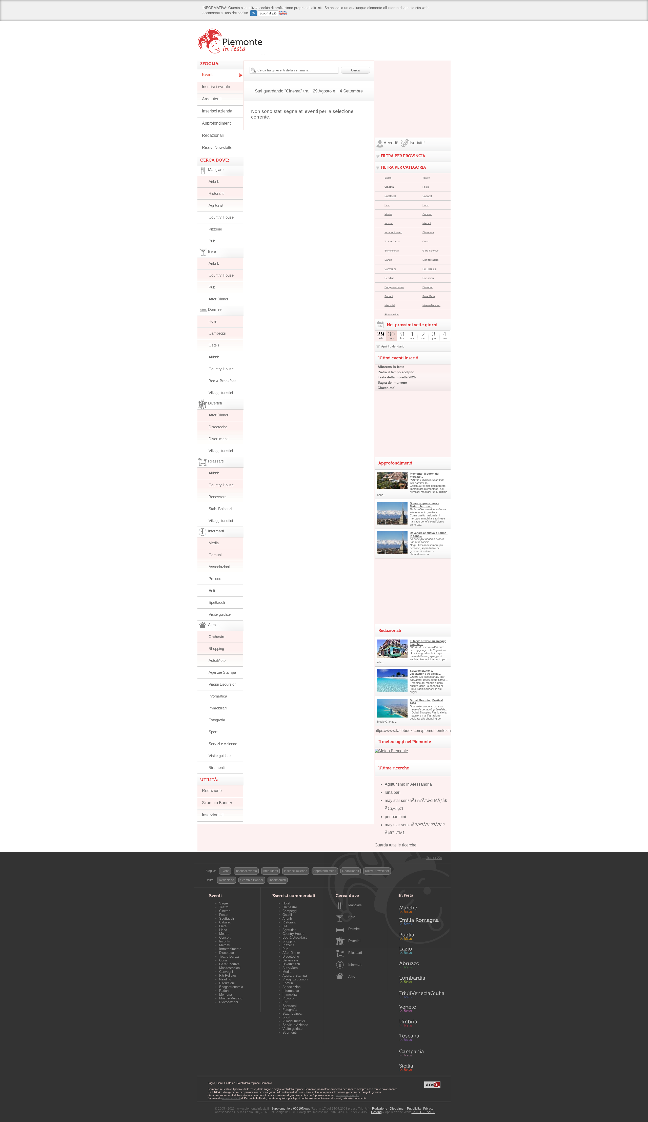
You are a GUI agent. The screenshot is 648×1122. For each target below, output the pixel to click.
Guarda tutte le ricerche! (396, 845)
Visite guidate (220, 614)
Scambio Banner (217, 803)
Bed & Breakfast (222, 381)
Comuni (215, 555)
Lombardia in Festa (421, 981)
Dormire (354, 929)
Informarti (355, 964)
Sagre (388, 177)
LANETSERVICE (423, 1112)
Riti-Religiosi (429, 268)
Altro (351, 976)
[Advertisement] (413, 92)
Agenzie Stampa (222, 672)
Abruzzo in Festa (421, 966)
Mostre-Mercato (431, 305)
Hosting (376, 1112)
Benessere (218, 497)
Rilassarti (355, 953)
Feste (425, 186)
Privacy (428, 1108)
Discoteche (218, 427)
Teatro (426, 177)
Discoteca (428, 232)
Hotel (213, 321)
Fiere (387, 205)
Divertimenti (218, 439)
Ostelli (214, 345)
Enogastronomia (394, 287)
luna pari (392, 792)
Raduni (388, 296)
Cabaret (427, 196)
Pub (212, 241)
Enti (212, 590)
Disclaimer (397, 1108)
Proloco (215, 578)
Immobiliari (218, 708)
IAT (285, 926)
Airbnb (214, 181)
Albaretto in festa (391, 367)
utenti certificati (231, 1098)
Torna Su (434, 858)
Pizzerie (215, 229)
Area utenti (211, 99)
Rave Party (428, 296)
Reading (389, 278)
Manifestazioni (430, 259)
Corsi (425, 241)
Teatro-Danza (392, 241)
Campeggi (217, 333)
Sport (213, 732)
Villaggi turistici (221, 393)
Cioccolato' (386, 388)
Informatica (218, 696)
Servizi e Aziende (223, 744)
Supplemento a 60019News (290, 1108)
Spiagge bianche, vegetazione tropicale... (425, 672)
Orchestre (217, 636)
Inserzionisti (213, 815)
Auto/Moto (217, 660)
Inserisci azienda (217, 111)
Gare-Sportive (430, 250)
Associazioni (219, 567)
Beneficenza (391, 250)
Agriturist (216, 205)
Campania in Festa (421, 1053)
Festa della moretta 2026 (397, 377)
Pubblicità (414, 1108)
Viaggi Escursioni (223, 684)
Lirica (425, 205)
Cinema (389, 186)
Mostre (388, 214)
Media (214, 543)
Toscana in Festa (421, 1038)
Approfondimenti (217, 123)
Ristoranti (216, 193)
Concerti (427, 214)
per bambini (395, 817)
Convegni (390, 268)
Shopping (216, 648)
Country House (221, 217)
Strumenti (217, 767)
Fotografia (217, 720)
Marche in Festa (421, 908)
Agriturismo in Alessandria (408, 784)
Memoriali (389, 305)
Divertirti (354, 941)
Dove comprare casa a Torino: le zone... (424, 505)
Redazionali (213, 135)
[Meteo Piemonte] (391, 751)
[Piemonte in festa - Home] (231, 41)
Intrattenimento (393, 232)
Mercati (426, 223)
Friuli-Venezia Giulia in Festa (421, 995)
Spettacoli (217, 602)
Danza (388, 259)
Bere (351, 917)
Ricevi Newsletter (218, 147)
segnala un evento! (347, 1095)
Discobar (427, 287)
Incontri (388, 223)
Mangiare (355, 905)
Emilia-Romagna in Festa (421, 923)
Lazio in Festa (421, 952)
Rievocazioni (391, 314)
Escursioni (428, 278)
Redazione (212, 790)
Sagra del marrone (392, 382)
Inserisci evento (216, 87)
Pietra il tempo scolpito (396, 372)
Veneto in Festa (421, 1009)
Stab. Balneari (220, 509)
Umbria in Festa (421, 1024)
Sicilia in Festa (421, 1067)
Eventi (207, 74)
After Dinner (218, 299)
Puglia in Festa (421, 937)
